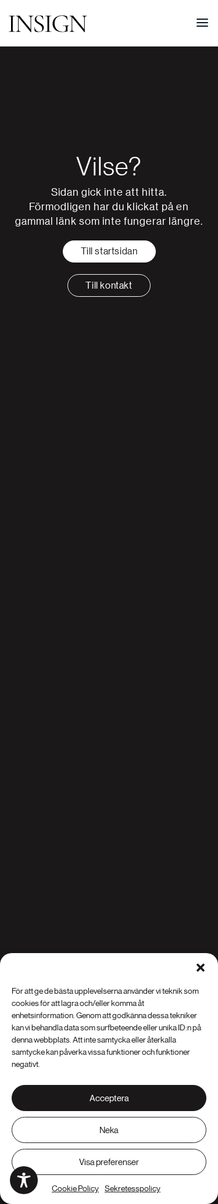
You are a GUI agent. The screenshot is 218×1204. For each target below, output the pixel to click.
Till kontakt (108, 285)
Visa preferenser (109, 1162)
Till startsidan (109, 251)
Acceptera (109, 1098)
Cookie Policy (75, 1188)
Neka (109, 1130)
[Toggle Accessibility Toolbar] (24, 1180)
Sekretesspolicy (132, 1188)
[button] (200, 967)
